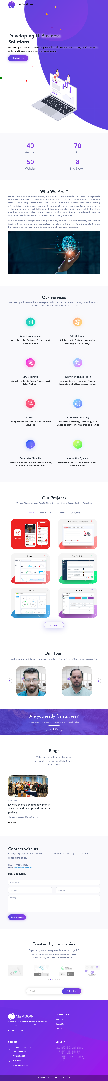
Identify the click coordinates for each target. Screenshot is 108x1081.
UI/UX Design (77, 336)
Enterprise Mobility (30, 458)
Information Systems (78, 458)
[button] (96, 681)
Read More (13, 822)
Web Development (30, 336)
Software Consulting (78, 417)
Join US (54, 728)
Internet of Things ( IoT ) (78, 376)
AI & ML (30, 417)
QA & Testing (30, 376)
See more (54, 625)
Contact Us (60, 1024)
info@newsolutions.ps (23, 867)
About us (59, 1019)
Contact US (18, 58)
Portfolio (59, 1028)
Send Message (17, 917)
